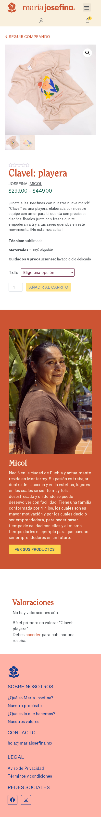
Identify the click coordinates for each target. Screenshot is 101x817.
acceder (33, 635)
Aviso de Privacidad (26, 768)
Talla (13, 272)
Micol (36, 183)
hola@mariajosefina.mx (30, 743)
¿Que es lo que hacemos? (31, 714)
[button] (87, 7)
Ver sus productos (35, 549)
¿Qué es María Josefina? (30, 698)
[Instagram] (26, 800)
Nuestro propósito (25, 706)
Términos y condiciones (30, 776)
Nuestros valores (23, 722)
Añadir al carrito (48, 287)
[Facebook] (12, 800)
